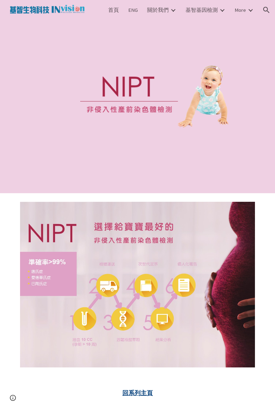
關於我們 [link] (158, 10)
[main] (137, 393)
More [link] (240, 10)
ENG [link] (133, 10)
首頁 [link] (113, 10)
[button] (266, 10)
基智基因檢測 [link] (201, 10)
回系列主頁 (137, 393)
